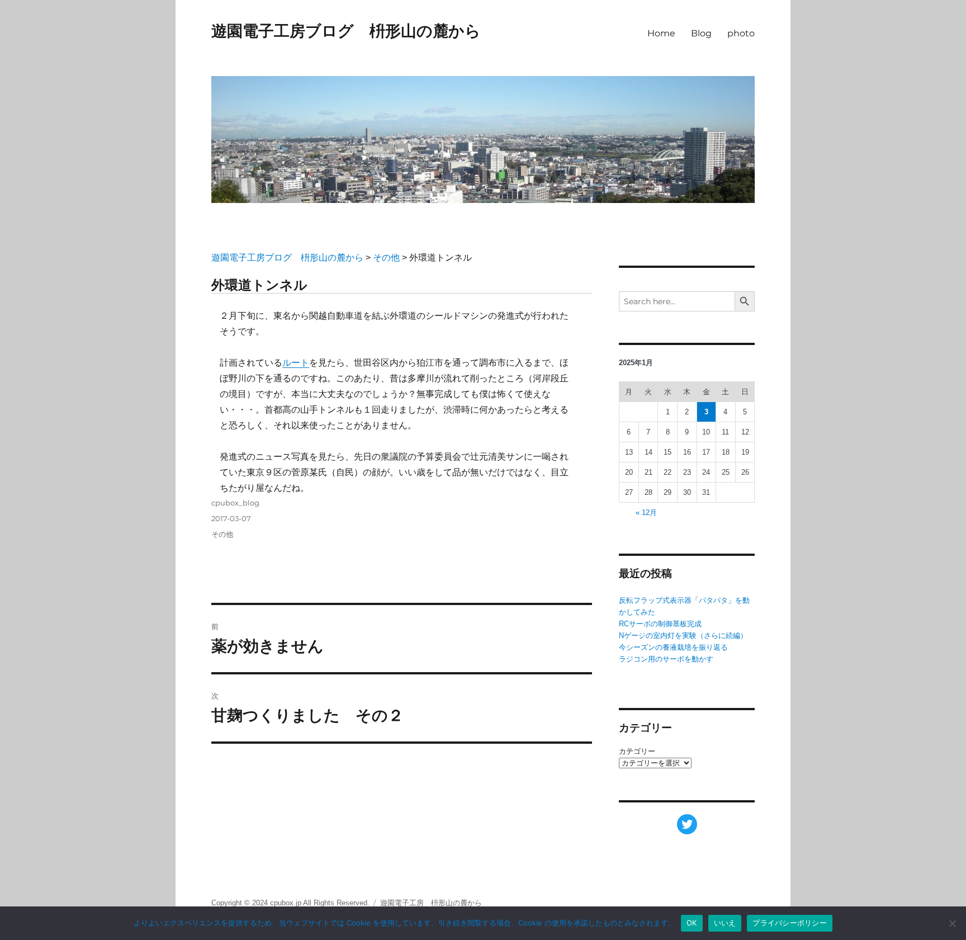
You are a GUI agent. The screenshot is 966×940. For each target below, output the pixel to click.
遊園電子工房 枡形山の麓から (431, 903)
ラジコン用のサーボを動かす (666, 659)
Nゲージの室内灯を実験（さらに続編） (683, 635)
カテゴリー (637, 751)
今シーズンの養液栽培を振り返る (673, 647)
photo (741, 33)
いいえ (725, 922)
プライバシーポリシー (789, 922)
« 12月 (646, 512)
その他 (222, 534)
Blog (701, 33)
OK (691, 922)
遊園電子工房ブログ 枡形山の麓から (346, 30)
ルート (295, 362)
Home (661, 33)
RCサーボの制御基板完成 (660, 624)
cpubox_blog (235, 502)
